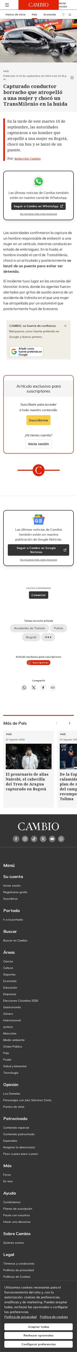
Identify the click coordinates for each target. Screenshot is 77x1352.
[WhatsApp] (61, 839)
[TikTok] (34, 839)
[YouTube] (52, 839)
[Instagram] (25, 839)
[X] (43, 839)
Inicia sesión (38, 444)
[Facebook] (16, 839)
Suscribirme (38, 420)
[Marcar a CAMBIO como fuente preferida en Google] (38, 351)
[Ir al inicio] (38, 5)
